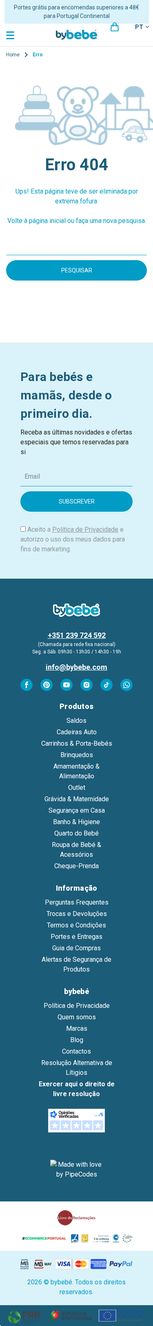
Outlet (76, 787)
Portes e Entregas (76, 936)
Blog (76, 1040)
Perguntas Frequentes (77, 902)
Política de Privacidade (85, 529)
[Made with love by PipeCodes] (76, 1169)
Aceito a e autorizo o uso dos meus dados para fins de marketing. (72, 539)
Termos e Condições (76, 925)
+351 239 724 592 (77, 635)
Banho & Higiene (76, 822)
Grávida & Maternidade (76, 799)
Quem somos (77, 1017)
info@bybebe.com (76, 667)
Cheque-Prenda (76, 866)
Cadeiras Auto (77, 732)
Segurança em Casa (77, 810)
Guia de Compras (76, 948)
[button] (76, 1315)
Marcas (76, 1028)
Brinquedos (76, 755)
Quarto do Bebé (76, 833)
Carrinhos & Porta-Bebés (76, 743)
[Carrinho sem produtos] (114, 26)
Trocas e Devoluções (77, 914)
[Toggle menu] (11, 35)
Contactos (76, 1051)
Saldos (76, 720)
